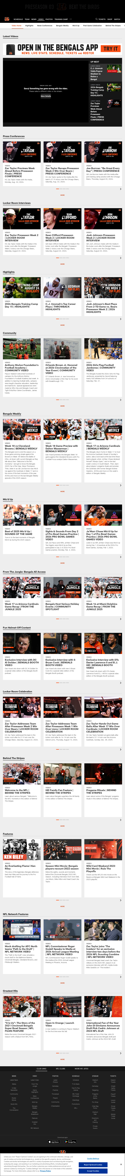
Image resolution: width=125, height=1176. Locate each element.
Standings (75, 1100)
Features (34, 1118)
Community (14, 1094)
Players (55, 1098)
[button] (46, 96)
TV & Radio (75, 1084)
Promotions (76, 1104)
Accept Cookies (93, 1171)
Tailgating (95, 1090)
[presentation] (121, 189)
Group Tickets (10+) (113, 1108)
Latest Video (35, 1080)
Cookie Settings (93, 1158)
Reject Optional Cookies (93, 1165)
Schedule (76, 1080)
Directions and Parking (95, 1120)
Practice (55, 1090)
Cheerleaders (55, 1106)
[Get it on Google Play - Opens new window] (70, 1143)
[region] (62, 1164)
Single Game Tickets (113, 1088)
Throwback (55, 1094)
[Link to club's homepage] (7, 19)
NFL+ (75, 1108)
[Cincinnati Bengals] (62, 1153)
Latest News (14, 1080)
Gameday (55, 1086)
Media (14, 1084)
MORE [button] (62, 563)
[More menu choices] (71, 19)
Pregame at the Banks (95, 1096)
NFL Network (35, 1128)
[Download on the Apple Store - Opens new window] (54, 1142)
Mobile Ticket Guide (113, 1116)
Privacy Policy (45, 1171)
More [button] (62, 195)
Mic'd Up (34, 1102)
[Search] (97, 19)
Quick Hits (14, 1104)
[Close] (121, 1164)
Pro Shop (95, 1102)
